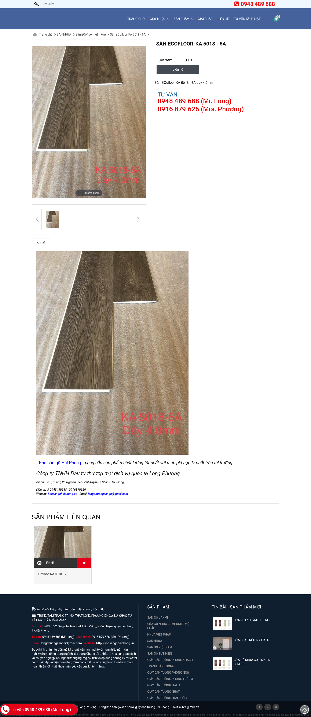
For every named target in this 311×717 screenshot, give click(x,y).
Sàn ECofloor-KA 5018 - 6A (128, 34)
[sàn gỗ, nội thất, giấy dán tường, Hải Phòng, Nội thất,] (76, 18)
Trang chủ (136, 19)
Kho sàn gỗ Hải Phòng (60, 462)
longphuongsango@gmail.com (108, 493)
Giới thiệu (157, 19)
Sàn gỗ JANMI (157, 617)
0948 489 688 (258, 4)
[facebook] (259, 707)
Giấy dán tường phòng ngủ (168, 672)
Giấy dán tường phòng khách (170, 660)
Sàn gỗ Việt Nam (159, 647)
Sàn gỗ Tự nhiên (159, 653)
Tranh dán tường (160, 666)
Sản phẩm (181, 19)
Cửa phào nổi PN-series (251, 640)
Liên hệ (223, 19)
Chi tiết (41, 242)
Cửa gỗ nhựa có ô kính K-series (252, 662)
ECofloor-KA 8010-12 (51, 574)
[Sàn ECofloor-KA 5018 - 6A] (52, 219)
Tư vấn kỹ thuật (247, 19)
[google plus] (267, 707)
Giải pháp (205, 19)
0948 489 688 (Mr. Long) (195, 101)
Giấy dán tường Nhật (163, 691)
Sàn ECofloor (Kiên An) (91, 34)
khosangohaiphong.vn (62, 493)
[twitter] (275, 707)
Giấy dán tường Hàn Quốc (167, 698)
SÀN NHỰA (64, 34)
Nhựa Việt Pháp (159, 634)
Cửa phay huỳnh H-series (252, 620)
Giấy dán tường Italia (163, 685)
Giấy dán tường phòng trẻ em (170, 679)
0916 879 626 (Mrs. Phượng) (201, 109)
